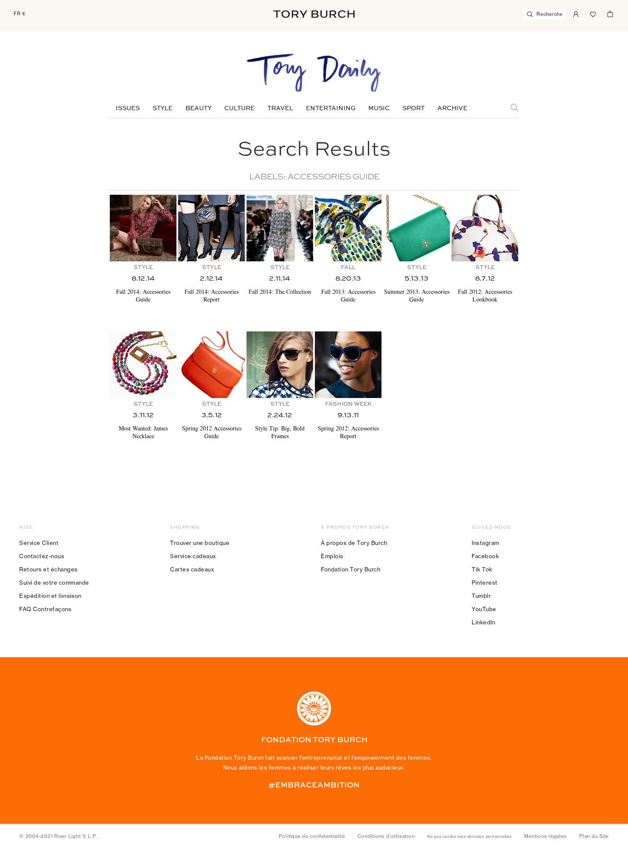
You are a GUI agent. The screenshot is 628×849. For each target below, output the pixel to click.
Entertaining (330, 108)
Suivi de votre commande (54, 582)
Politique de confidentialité (312, 836)
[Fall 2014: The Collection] (280, 228)
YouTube (484, 609)
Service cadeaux (193, 556)
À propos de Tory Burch (354, 542)
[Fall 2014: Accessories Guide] (143, 228)
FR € (20, 14)
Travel (280, 108)
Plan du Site (594, 836)
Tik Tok (482, 569)
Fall (348, 267)
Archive (452, 108)
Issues (128, 108)
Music (379, 108)
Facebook (485, 556)
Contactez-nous (41, 556)
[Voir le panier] (610, 13)
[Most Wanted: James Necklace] (143, 364)
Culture (239, 108)
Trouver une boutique (199, 542)
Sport (413, 108)
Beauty (198, 108)
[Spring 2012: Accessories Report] (348, 364)
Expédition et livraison (50, 595)
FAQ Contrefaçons (45, 609)
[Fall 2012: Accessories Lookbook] (485, 228)
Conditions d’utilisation (386, 836)
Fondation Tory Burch (350, 569)
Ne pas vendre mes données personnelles (469, 836)
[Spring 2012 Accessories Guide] (211, 364)
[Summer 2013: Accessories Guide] (416, 228)
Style (163, 108)
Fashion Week (348, 404)
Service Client (39, 542)
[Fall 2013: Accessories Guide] (348, 228)
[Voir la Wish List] (593, 13)
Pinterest (485, 582)
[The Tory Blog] (314, 73)
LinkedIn (483, 622)
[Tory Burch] (314, 14)
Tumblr (481, 595)
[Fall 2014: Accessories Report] (211, 228)
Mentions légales (545, 836)
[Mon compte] (576, 13)
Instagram (485, 542)
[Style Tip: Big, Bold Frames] (280, 364)
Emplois (332, 556)
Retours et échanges (48, 569)
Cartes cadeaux (192, 569)
